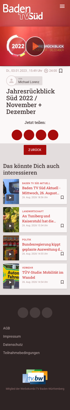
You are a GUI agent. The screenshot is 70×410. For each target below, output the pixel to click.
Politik (26, 240)
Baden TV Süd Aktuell (36, 183)
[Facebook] (23, 312)
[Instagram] (35, 312)
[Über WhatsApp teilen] (41, 135)
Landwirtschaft (33, 211)
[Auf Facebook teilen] (17, 135)
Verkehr (27, 268)
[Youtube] (47, 312)
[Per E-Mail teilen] (53, 135)
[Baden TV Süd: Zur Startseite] (23, 12)
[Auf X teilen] (29, 135)
